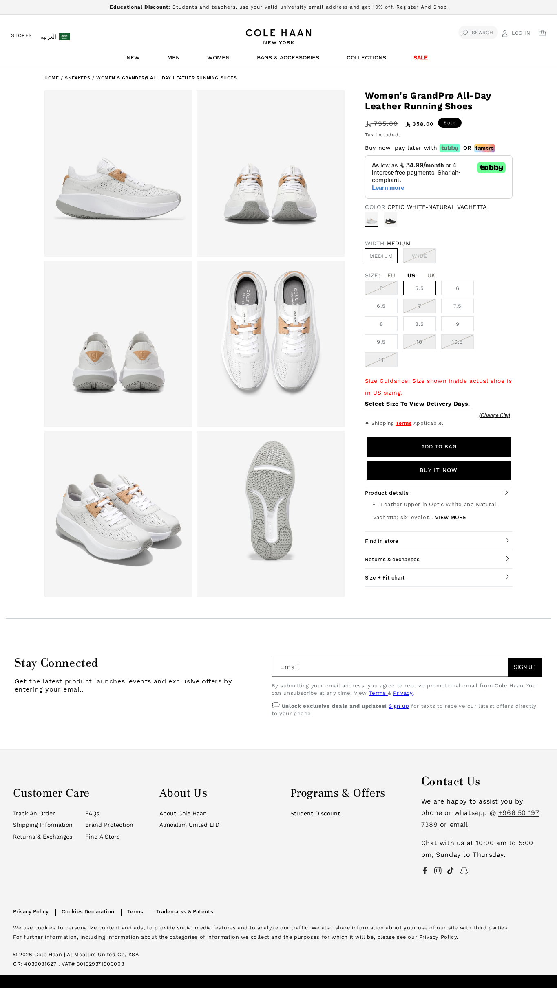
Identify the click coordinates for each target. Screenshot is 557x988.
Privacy (402, 693)
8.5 (419, 324)
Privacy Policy (31, 912)
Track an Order (34, 813)
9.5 (381, 342)
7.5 (457, 306)
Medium (381, 256)
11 (381, 360)
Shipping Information (43, 824)
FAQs (92, 813)
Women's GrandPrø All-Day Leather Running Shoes (166, 78)
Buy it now (439, 470)
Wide (424, 257)
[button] (134, 59)
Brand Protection (109, 824)
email (459, 824)
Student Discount (315, 813)
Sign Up (525, 667)
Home (51, 78)
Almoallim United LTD (189, 824)
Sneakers (78, 78)
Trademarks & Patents (184, 912)
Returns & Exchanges (42, 836)
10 (419, 342)
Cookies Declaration (88, 912)
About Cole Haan (183, 813)
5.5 (419, 288)
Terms (403, 423)
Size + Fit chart (385, 578)
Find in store (381, 541)
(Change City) (494, 415)
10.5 (457, 342)
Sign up (399, 706)
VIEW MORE (450, 517)
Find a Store (102, 836)
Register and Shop (421, 7)
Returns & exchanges (392, 559)
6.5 (381, 306)
